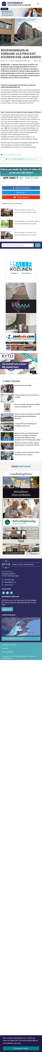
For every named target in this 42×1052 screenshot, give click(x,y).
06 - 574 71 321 (29, 177)
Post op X (22, 193)
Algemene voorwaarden (9, 645)
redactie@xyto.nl (10, 582)
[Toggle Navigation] (38, 3)
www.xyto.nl (8, 585)
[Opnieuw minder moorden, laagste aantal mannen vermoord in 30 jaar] (7, 446)
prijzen (5, 155)
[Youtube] (8, 593)
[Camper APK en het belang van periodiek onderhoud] (7, 427)
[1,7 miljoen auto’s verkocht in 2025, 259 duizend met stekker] (7, 455)
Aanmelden (7, 609)
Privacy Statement (7, 652)
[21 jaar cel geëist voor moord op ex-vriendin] (7, 398)
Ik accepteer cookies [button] (21, 1048)
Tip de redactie (22, 197)
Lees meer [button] (17, 1043)
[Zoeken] (37, 245)
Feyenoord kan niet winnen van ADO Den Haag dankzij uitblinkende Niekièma (27, 416)
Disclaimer (5, 648)
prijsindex (18, 155)
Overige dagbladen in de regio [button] (13, 638)
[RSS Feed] (12, 593)
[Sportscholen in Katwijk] (7, 388)
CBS (39, 61)
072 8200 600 (9, 579)
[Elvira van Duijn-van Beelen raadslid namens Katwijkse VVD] (7, 407)
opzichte (11, 155)
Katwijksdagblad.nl (15, 3)
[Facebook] (4, 593)
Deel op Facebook (22, 188)
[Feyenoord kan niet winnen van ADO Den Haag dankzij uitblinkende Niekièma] (7, 417)
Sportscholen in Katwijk (22, 385)
